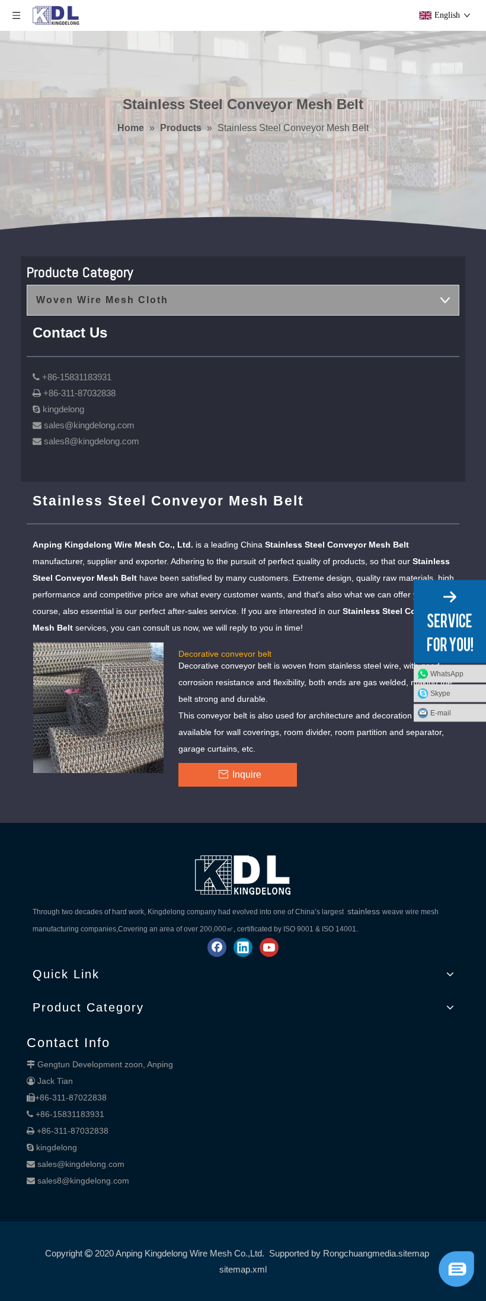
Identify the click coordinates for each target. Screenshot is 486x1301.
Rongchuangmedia (359, 1253)
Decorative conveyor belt (224, 653)
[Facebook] (216, 947)
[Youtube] (269, 947)
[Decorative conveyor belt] (98, 707)
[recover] (456, 1283)
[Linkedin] (243, 947)
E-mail (440, 712)
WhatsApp (446, 673)
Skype (440, 693)
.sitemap (412, 1253)
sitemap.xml (243, 1269)
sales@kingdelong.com (80, 1164)
